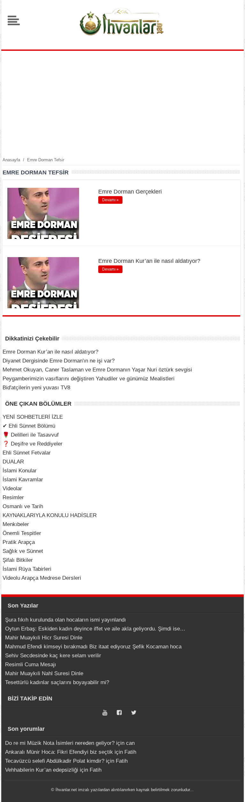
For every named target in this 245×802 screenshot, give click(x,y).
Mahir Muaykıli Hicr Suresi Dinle (43, 638)
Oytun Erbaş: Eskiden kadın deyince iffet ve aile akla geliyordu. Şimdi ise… (95, 629)
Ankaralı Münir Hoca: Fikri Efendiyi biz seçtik (59, 752)
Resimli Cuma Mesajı (30, 664)
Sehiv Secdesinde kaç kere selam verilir (53, 656)
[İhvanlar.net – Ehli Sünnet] (122, 39)
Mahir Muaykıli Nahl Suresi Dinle (44, 673)
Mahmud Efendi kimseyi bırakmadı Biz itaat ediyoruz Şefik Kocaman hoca (93, 647)
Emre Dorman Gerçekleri (130, 191)
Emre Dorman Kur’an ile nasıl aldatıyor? (149, 261)
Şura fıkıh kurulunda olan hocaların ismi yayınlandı (65, 620)
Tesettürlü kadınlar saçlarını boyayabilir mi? (57, 682)
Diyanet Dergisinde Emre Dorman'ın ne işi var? (59, 361)
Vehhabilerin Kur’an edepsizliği (41, 770)
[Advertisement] (122, 103)
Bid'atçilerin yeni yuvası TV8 (36, 388)
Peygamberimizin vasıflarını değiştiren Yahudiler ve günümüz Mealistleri (88, 379)
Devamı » (110, 200)
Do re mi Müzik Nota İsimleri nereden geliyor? (60, 743)
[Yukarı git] (232, 790)
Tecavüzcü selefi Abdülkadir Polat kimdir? (54, 761)
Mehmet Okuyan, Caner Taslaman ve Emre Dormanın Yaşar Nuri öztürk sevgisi (97, 370)
